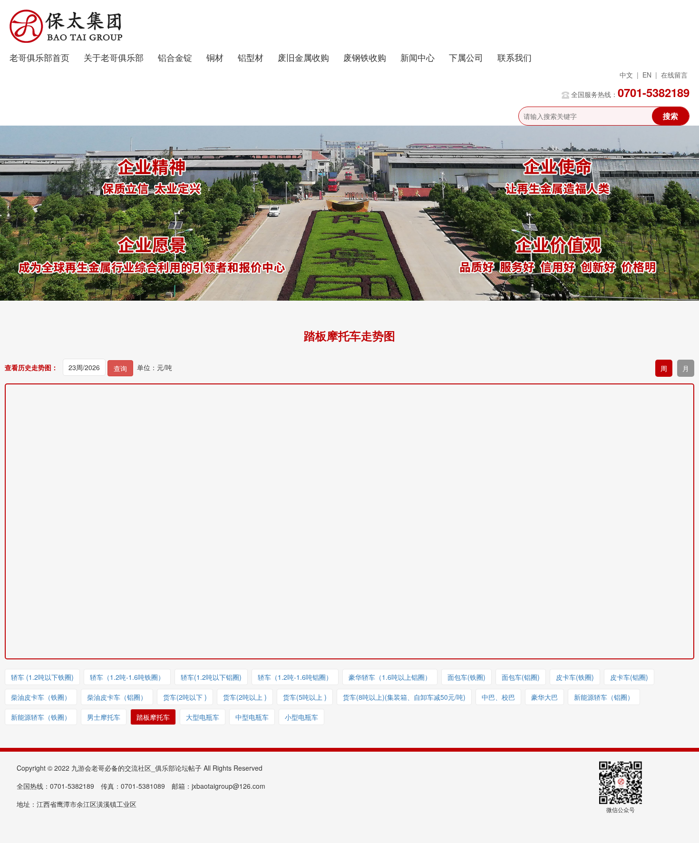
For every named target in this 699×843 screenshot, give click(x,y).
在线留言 (674, 74)
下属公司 (466, 57)
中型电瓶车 (252, 717)
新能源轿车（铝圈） (604, 697)
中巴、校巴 (498, 697)
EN (646, 74)
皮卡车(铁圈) (575, 677)
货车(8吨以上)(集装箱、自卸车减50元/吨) (404, 697)
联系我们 (514, 57)
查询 (120, 368)
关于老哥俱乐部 (114, 57)
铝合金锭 (175, 57)
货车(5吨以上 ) (305, 697)
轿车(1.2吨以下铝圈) (211, 677)
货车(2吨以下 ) (185, 697)
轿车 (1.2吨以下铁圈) (42, 677)
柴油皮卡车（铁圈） (41, 697)
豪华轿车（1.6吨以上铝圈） (390, 677)
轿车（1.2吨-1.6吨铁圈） (127, 677)
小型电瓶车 (301, 717)
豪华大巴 (544, 697)
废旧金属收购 (303, 57)
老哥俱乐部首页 (39, 57)
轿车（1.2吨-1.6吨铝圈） (295, 677)
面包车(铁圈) (466, 677)
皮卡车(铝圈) (629, 677)
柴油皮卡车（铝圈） (117, 697)
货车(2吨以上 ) (245, 697)
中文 (626, 74)
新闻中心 (417, 57)
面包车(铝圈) (521, 677)
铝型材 (250, 57)
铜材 (214, 57)
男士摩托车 (103, 717)
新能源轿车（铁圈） (41, 717)
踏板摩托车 (153, 717)
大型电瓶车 (202, 717)
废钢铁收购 (364, 57)
